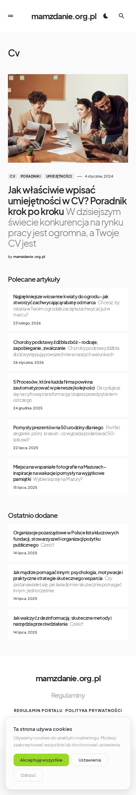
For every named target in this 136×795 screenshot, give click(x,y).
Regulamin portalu (38, 710)
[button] (10, 16)
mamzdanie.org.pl (63, 16)
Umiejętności (59, 176)
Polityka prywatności (93, 710)
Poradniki (31, 176)
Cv (12, 176)
